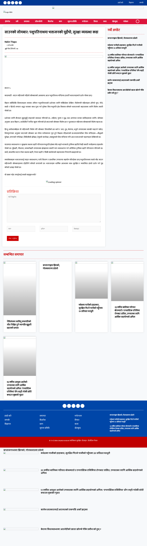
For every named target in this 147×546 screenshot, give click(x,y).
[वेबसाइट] (86, 229)
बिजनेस (50, 21)
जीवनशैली (38, 21)
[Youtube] (16, 2)
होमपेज (7, 21)
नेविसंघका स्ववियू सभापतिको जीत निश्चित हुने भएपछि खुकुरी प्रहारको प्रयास (19, 325)
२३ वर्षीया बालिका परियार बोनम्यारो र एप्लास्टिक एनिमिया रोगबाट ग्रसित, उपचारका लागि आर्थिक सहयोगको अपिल (126, 57)
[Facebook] (5, 2)
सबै (17, 21)
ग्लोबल (125, 21)
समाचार (26, 21)
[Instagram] (8, 2)
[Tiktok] (20, 2)
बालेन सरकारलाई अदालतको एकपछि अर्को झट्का (124, 82)
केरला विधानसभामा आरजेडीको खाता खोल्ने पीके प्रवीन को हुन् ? (126, 91)
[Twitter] (12, 2)
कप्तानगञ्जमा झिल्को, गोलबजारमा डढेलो (122, 38)
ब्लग (60, 21)
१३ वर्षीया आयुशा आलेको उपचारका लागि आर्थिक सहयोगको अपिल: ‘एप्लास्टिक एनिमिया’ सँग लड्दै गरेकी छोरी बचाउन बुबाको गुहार (126, 70)
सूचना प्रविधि (72, 21)
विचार (96, 21)
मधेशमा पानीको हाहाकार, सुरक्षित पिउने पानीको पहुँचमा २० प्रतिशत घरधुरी (125, 46)
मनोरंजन (85, 21)
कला (105, 21)
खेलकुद (115, 21)
